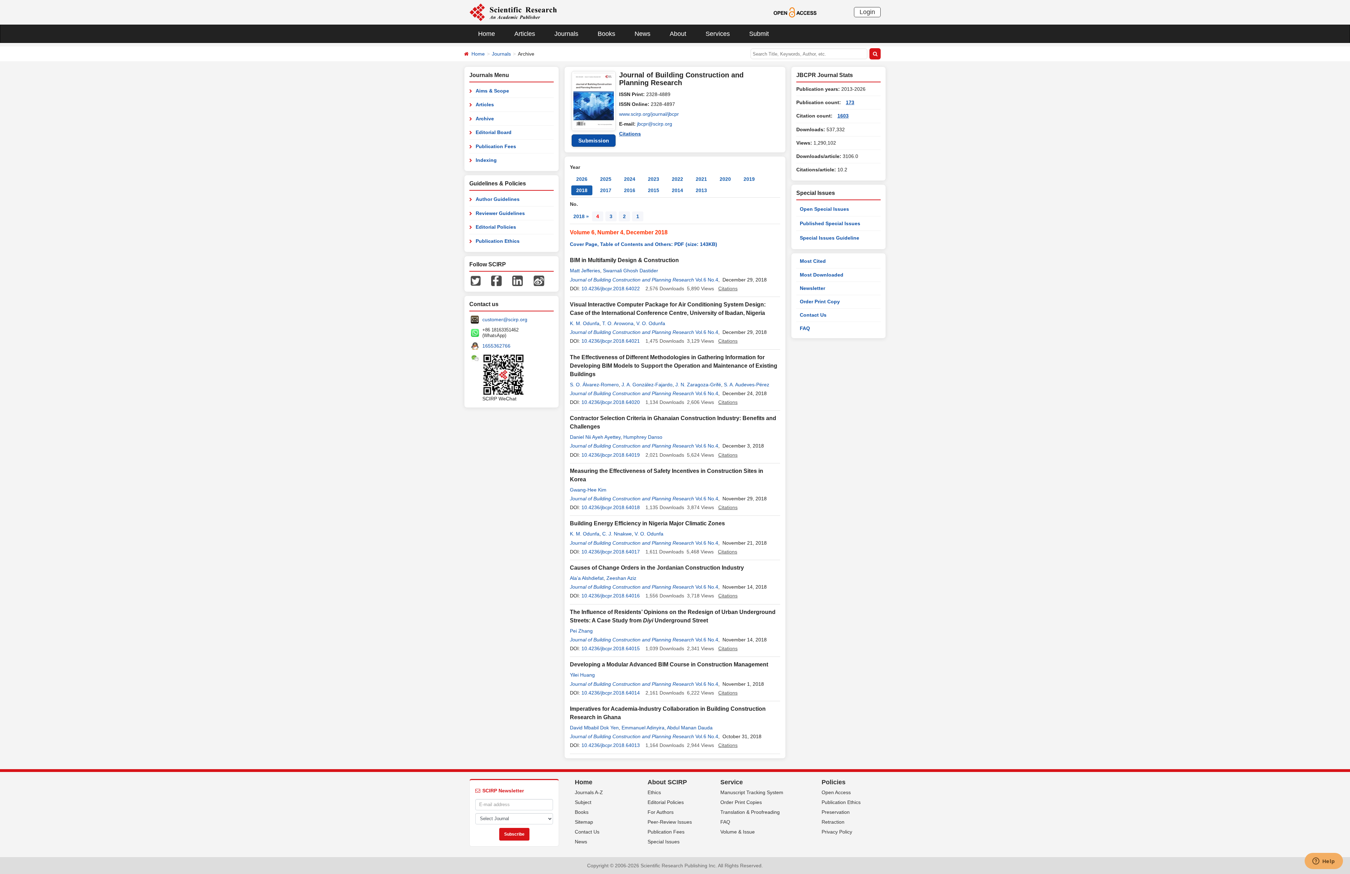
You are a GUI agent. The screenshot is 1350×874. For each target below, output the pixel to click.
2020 (725, 179)
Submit (759, 33)
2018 (581, 190)
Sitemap (584, 822)
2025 (605, 179)
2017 (605, 190)
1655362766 (496, 346)
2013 (701, 190)
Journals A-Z (589, 792)
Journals (566, 33)
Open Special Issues (824, 209)
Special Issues (664, 841)
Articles (524, 33)
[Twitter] (476, 280)
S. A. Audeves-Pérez (746, 384)
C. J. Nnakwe (617, 534)
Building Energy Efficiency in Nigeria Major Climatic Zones (647, 523)
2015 (653, 190)
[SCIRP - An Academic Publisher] (513, 12)
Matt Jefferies (585, 270)
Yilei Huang (582, 675)
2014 (677, 190)
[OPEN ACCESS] (795, 12)
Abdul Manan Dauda (690, 727)
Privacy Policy (837, 832)
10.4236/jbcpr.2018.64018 (610, 507)
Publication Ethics (498, 241)
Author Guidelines (498, 199)
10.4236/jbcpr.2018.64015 (610, 648)
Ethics (654, 792)
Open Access (836, 792)
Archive (485, 118)
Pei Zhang (581, 631)
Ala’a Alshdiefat (587, 578)
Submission (593, 141)
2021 (701, 179)
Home (486, 33)
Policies (834, 782)
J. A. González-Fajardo (647, 384)
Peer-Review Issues (670, 822)
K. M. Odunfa (584, 323)
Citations (630, 134)
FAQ (805, 328)
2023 (653, 179)
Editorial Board (494, 132)
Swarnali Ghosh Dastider (630, 270)
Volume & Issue (737, 832)
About (678, 33)
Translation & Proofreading (750, 812)
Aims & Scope (492, 91)
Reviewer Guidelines (500, 213)
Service (731, 782)
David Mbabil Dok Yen (594, 727)
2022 (677, 179)
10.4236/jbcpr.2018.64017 (610, 552)
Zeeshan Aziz (621, 578)
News (642, 33)
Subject (583, 802)
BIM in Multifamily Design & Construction (624, 260)
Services (718, 33)
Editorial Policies (496, 227)
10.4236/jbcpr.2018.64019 (610, 455)
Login (867, 11)
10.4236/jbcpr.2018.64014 (610, 693)
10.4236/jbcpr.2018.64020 (610, 402)
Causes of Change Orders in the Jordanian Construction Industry (657, 568)
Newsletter (812, 288)
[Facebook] (496, 280)
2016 (629, 190)
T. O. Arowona (618, 323)
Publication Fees (496, 146)
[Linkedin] (517, 280)
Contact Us (813, 315)
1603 (843, 116)
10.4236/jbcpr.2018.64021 (610, 341)
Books (606, 33)
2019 (749, 179)
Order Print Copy (820, 301)
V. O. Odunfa (650, 323)
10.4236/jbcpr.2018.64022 (610, 288)
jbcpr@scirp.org (654, 124)
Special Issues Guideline (829, 238)
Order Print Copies (741, 802)
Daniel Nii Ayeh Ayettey (595, 437)
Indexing (486, 160)
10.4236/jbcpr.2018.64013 (610, 745)
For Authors (661, 812)
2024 (629, 179)
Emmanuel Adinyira (643, 727)
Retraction (833, 822)
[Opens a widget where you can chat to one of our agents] (1323, 861)
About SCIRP (667, 782)
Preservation (836, 812)
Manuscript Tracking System (751, 792)
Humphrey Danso (642, 437)
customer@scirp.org (504, 319)
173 (850, 102)
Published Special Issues (830, 223)
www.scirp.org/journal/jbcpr (649, 114)
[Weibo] (539, 280)
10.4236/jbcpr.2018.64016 (610, 595)
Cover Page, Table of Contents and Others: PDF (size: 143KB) (643, 244)
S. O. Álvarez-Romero (594, 384)
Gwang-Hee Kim (588, 490)
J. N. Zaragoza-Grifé (698, 384)
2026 (581, 179)
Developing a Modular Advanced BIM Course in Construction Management (669, 664)
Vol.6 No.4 (706, 280)
